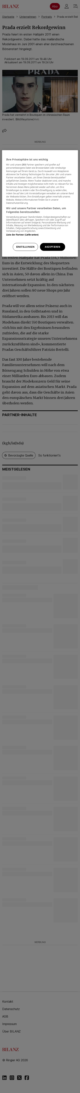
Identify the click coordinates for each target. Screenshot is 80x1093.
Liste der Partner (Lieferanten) (22, 234)
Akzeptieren (52, 246)
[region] (40, 203)
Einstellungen (25, 246)
